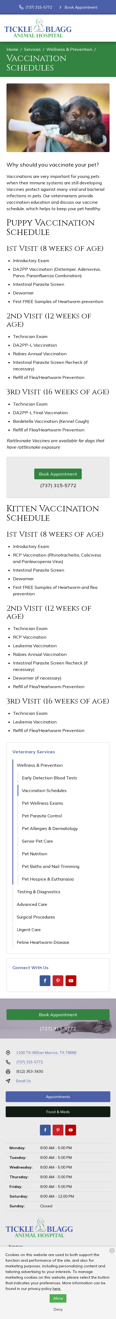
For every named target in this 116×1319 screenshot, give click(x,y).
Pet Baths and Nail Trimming (50, 866)
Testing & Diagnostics (38, 891)
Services (32, 49)
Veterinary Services (33, 751)
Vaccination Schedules (44, 790)
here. (57, 1288)
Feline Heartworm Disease (43, 942)
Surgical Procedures (36, 917)
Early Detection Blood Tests (49, 777)
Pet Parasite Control (42, 815)
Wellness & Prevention (69, 49)
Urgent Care (29, 929)
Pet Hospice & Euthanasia (48, 879)
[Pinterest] (58, 980)
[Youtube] (71, 980)
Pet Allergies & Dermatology (50, 828)
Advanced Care (32, 904)
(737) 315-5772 (58, 485)
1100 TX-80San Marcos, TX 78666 (46, 1052)
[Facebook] (45, 980)
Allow (58, 1298)
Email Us (23, 1080)
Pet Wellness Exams (42, 803)
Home (12, 49)
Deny (58, 1309)
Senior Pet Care (37, 841)
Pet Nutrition (34, 853)
